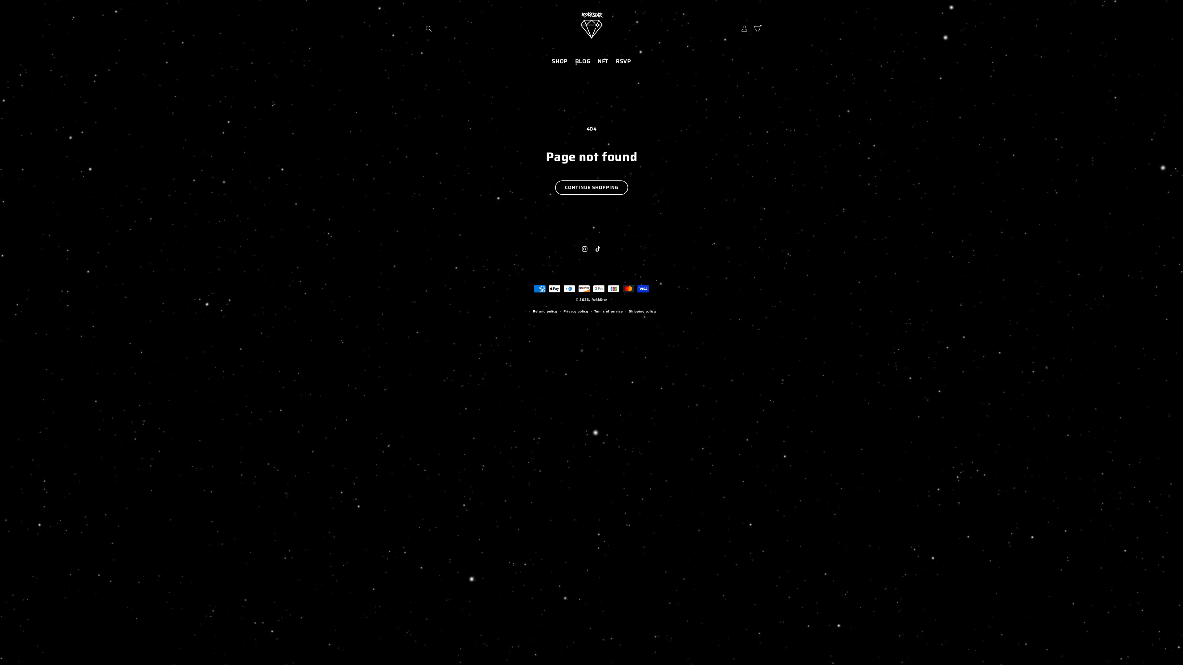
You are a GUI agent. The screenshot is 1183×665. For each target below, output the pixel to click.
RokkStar (600, 299)
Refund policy (545, 311)
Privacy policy (575, 311)
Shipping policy (642, 311)
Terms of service (608, 311)
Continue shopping (591, 187)
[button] (429, 28)
